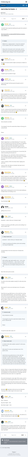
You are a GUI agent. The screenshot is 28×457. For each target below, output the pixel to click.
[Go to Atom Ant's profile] (2, 90)
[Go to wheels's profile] (2, 70)
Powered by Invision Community (14, 455)
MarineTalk (11, 14)
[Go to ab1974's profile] (2, 79)
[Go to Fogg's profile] (2, 216)
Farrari (3, 12)
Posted (9, 25)
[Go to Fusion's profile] (2, 59)
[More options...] (25, 24)
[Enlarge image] (4, 64)
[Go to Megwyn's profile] (2, 106)
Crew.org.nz (5, 2)
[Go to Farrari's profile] (2, 24)
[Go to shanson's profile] (2, 118)
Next (23, 18)
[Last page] (26, 19)
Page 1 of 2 (13, 18)
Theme (13, 452)
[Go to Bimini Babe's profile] (2, 173)
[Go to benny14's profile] (2, 411)
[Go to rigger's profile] (2, 308)
